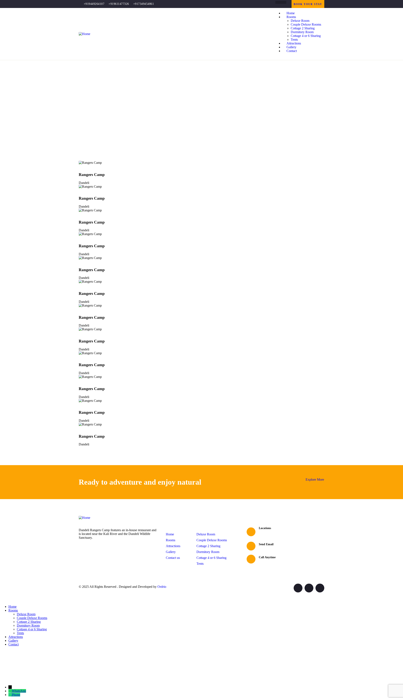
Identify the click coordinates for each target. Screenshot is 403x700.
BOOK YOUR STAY (308, 4)
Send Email (266, 544)
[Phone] (10, 694)
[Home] (84, 34)
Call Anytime (267, 557)
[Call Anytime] (251, 559)
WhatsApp (19, 691)
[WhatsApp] (10, 691)
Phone (16, 694)
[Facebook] (276, 2)
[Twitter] (298, 588)
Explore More (315, 479)
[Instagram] (284, 2)
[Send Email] (251, 546)
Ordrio (161, 586)
